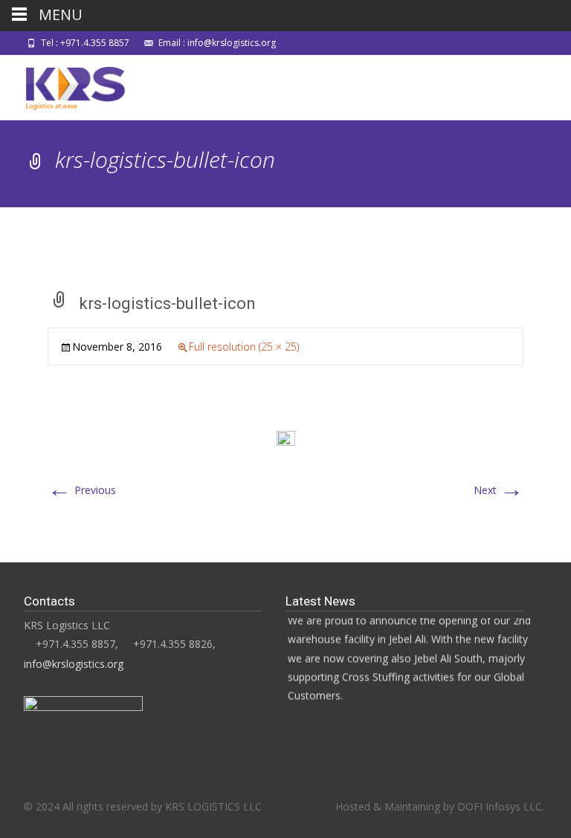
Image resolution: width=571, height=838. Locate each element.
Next (498, 490)
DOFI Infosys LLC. (500, 806)
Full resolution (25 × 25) (244, 347)
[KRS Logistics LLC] (64, 84)
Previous (82, 490)
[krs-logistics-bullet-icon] (286, 439)
